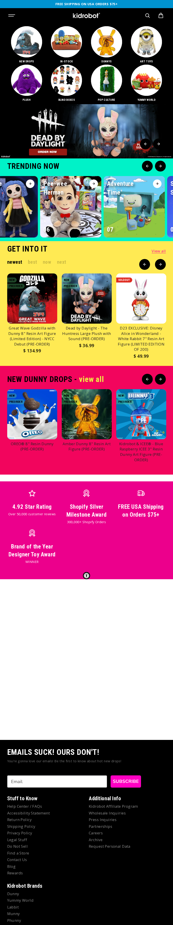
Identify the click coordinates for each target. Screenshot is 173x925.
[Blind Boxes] (66, 83)
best (32, 262)
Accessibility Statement (28, 813)
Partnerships (100, 826)
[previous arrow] (145, 144)
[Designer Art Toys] (146, 45)
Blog (11, 866)
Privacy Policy (19, 833)
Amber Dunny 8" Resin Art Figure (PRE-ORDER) (87, 446)
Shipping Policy (21, 826)
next (61, 262)
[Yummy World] (146, 83)
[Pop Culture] (106, 83)
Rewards (15, 873)
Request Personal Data (109, 846)
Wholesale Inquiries (107, 813)
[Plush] (26, 83)
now (47, 262)
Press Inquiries (102, 819)
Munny (13, 913)
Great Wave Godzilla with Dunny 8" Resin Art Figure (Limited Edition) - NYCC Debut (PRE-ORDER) (32, 336)
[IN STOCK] (66, 45)
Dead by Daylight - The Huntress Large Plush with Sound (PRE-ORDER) (86, 333)
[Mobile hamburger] (12, 16)
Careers (96, 833)
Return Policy (19, 819)
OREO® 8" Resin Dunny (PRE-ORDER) (32, 446)
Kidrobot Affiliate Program (113, 806)
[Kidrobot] (86, 15)
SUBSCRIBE (126, 781)
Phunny (14, 920)
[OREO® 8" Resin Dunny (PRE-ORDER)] (32, 414)
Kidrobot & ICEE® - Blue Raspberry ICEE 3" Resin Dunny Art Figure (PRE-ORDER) (141, 451)
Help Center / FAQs (24, 806)
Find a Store (18, 853)
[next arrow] (158, 144)
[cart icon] (161, 16)
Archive (95, 839)
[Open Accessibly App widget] (86, 575)
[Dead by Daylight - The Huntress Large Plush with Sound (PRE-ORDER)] (87, 298)
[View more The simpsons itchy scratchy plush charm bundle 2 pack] (86, 131)
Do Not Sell (17, 846)
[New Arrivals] (26, 45)
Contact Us (17, 859)
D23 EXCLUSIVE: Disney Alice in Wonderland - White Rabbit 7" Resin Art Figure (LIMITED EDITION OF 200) (141, 338)
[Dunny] (106, 45)
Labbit (13, 907)
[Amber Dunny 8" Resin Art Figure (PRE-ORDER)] (87, 414)
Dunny (13, 893)
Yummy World (20, 900)
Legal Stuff (17, 839)
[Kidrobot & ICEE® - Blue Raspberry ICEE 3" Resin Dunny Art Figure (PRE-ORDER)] (141, 414)
